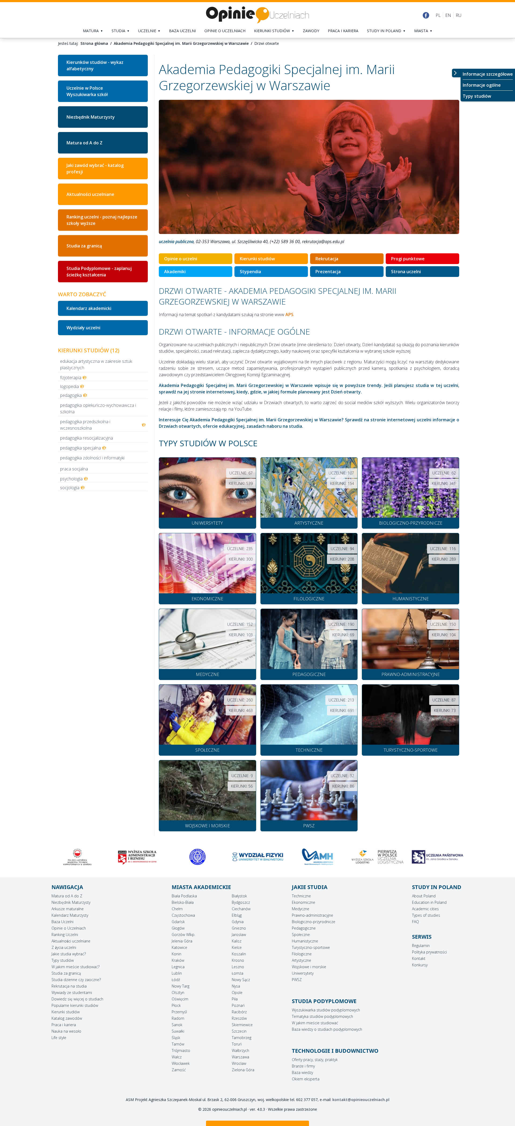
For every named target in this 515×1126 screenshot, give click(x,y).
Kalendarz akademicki (89, 308)
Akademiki (175, 272)
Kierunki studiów (272, 30)
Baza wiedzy (302, 1072)
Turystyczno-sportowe (311, 947)
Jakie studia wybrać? (69, 953)
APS (289, 314)
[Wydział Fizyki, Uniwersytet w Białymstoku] (197, 857)
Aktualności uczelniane (71, 941)
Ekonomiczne (303, 902)
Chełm (177, 908)
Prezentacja (328, 272)
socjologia (69, 488)
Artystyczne (301, 960)
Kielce (237, 947)
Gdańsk (178, 921)
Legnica (178, 966)
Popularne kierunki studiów (75, 1005)
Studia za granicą (84, 246)
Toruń (237, 1044)
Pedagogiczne (304, 928)
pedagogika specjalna (80, 448)
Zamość (179, 1069)
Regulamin (421, 945)
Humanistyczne (305, 941)
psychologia (71, 479)
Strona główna (94, 43)
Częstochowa (183, 915)
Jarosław (239, 934)
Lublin (177, 973)
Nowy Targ (180, 986)
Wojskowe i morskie (309, 966)
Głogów (178, 928)
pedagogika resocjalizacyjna (86, 438)
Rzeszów (239, 1018)
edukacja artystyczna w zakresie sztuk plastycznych (96, 364)
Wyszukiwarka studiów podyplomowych (326, 1009)
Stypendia (250, 272)
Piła (235, 998)
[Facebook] (426, 15)
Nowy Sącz (241, 979)
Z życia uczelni (64, 947)
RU (458, 15)
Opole (237, 992)
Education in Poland (429, 902)
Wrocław (239, 1063)
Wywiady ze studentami (72, 992)
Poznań (238, 1005)
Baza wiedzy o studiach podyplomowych (327, 1029)
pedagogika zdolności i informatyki (92, 458)
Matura (91, 30)
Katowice (179, 947)
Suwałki (178, 1031)
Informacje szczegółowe (488, 74)
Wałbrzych (240, 1050)
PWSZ (297, 979)
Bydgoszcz (241, 902)
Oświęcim (180, 998)
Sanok (177, 1024)
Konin (176, 953)
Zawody (311, 30)
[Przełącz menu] (456, 73)
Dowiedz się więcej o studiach (77, 998)
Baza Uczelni (62, 921)
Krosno (238, 960)
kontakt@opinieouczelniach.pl (360, 1099)
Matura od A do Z (84, 143)
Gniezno (239, 928)
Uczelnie (147, 30)
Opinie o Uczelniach (69, 928)
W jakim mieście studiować (315, 1022)
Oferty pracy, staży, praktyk (315, 1059)
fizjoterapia (70, 378)
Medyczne (300, 908)
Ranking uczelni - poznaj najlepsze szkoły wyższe (102, 220)
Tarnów (178, 1044)
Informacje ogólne (482, 85)
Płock (176, 1005)
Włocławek (181, 1063)
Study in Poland (384, 30)
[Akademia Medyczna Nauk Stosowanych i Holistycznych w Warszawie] (257, 857)
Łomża (237, 973)
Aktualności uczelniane (90, 194)
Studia (118, 30)
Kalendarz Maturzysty (70, 915)
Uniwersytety (303, 973)
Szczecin (239, 1031)
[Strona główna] (257, 15)
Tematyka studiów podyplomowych (322, 1016)
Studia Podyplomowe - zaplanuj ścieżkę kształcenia (99, 271)
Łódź (176, 979)
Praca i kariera (343, 30)
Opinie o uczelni (180, 259)
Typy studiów (477, 96)
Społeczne (301, 934)
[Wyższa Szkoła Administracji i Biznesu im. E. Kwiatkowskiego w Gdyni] (78, 857)
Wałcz (177, 1056)
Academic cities (425, 908)
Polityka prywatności (429, 952)
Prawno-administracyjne (312, 915)
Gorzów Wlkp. (183, 934)
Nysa (236, 986)
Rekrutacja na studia (69, 986)
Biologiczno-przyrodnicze (313, 921)
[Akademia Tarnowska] (437, 857)
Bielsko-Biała (183, 902)
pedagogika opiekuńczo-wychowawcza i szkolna (98, 408)
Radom (178, 1018)
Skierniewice (242, 1024)
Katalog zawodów (67, 1018)
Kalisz (236, 941)
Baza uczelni (182, 30)
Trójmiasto (181, 1050)
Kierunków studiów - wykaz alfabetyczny (95, 65)
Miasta (421, 30)
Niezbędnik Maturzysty (91, 117)
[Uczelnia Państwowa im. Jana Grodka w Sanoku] (378, 857)
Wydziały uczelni (83, 328)
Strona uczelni (406, 272)
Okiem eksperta (305, 1078)
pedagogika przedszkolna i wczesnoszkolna (85, 425)
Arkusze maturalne (68, 908)
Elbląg (237, 915)
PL (438, 15)
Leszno (238, 966)
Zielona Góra (243, 1069)
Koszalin (239, 953)
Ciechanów (241, 908)
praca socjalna (74, 469)
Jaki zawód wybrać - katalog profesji (95, 168)
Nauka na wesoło (66, 1031)
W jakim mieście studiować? (76, 966)
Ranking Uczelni (65, 934)
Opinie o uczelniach (224, 30)
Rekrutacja (326, 259)
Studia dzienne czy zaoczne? (76, 979)
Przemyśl (179, 1011)
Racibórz (239, 1011)
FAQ (415, 921)
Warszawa (240, 1056)
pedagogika (71, 395)
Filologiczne (302, 953)
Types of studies (426, 915)
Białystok (239, 895)
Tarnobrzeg (241, 1037)
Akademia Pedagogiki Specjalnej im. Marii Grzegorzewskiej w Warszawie (181, 43)
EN (448, 15)
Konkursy (420, 964)
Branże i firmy (303, 1066)
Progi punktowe (408, 259)
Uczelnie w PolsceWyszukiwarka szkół (87, 91)
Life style (59, 1037)
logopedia (69, 386)
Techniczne (301, 895)
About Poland (424, 895)
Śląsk (176, 1037)
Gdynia (238, 921)
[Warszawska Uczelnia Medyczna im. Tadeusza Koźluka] (138, 857)
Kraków (178, 960)
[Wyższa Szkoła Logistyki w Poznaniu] (318, 857)
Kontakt (418, 958)
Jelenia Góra (182, 941)
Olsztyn (178, 992)
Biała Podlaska (184, 895)
